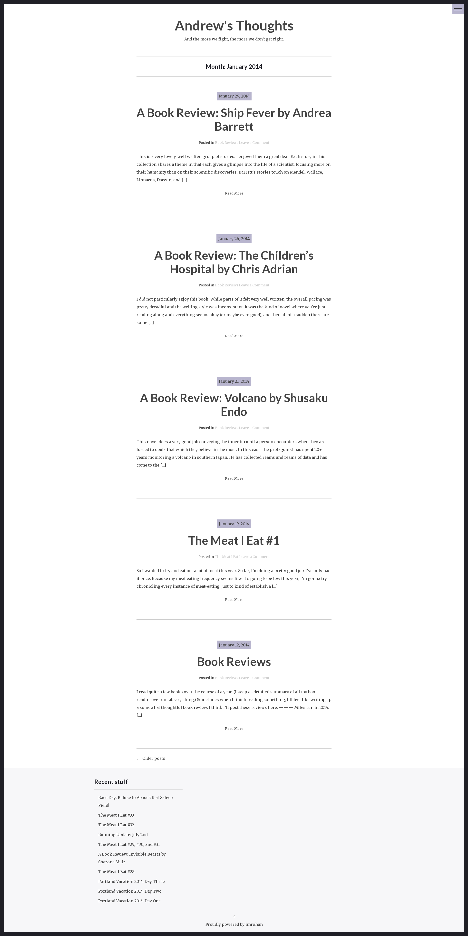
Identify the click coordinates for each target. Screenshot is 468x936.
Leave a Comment (254, 143)
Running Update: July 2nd (123, 834)
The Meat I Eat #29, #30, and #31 (129, 844)
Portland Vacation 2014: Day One (129, 900)
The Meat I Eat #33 (116, 815)
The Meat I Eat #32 (116, 824)
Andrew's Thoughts (234, 25)
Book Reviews (226, 143)
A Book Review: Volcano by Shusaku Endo (234, 404)
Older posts (153, 758)
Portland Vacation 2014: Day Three (131, 881)
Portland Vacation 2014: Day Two (130, 891)
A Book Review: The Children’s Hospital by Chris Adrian (234, 262)
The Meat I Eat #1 (234, 540)
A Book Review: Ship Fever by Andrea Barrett (234, 119)
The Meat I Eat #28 (116, 871)
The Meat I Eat (226, 557)
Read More (234, 193)
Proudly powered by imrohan (234, 924)
